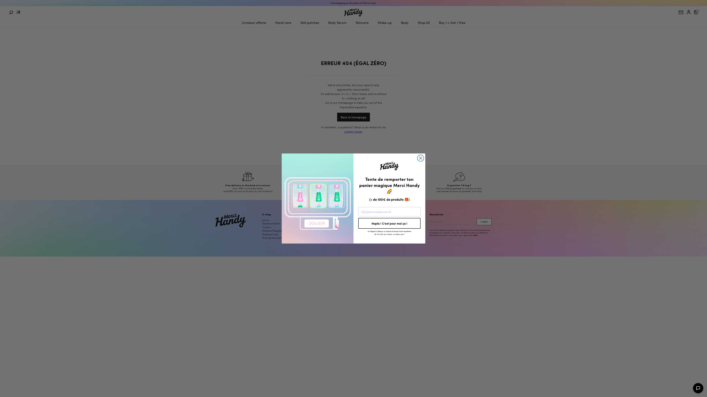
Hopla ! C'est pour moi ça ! (389, 223)
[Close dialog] (420, 158)
